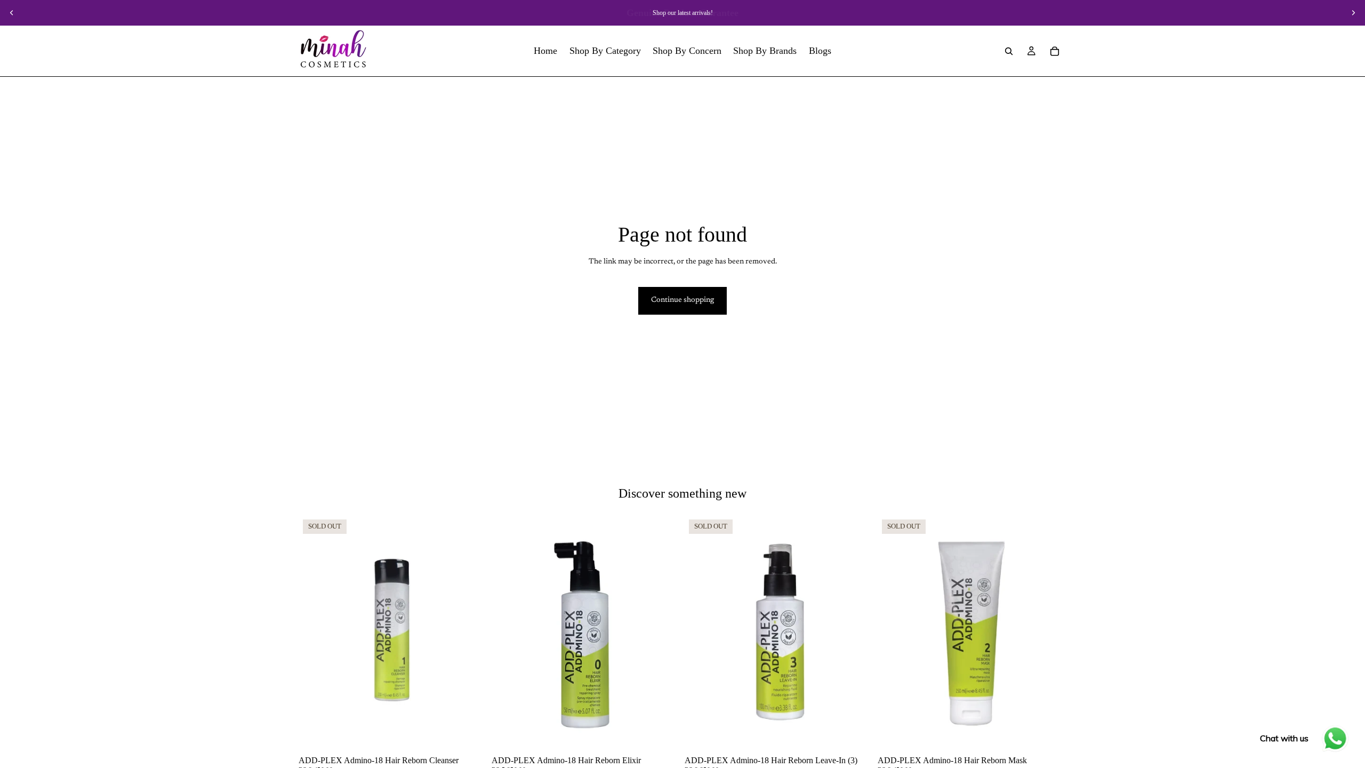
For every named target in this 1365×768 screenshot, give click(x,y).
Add (672, 734)
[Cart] (1054, 51)
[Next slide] (1353, 13)
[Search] (1009, 51)
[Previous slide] (11, 13)
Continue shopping (682, 300)
